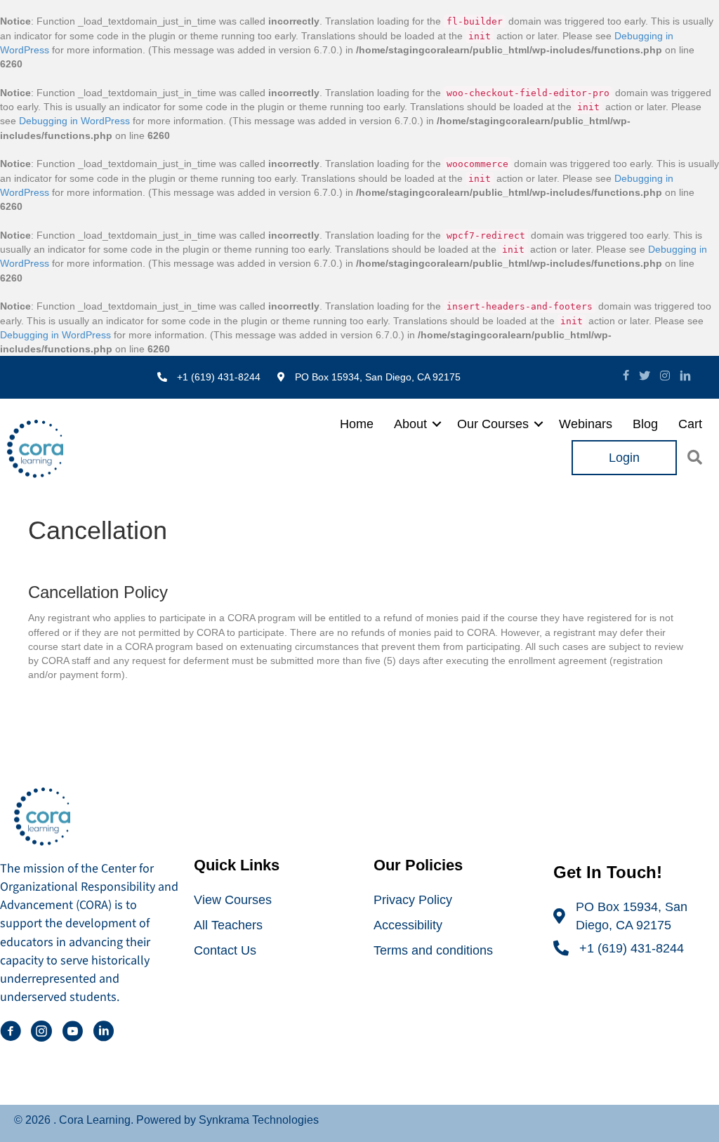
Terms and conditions (433, 950)
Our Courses (493, 424)
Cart (690, 424)
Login (624, 458)
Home (357, 424)
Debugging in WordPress (74, 120)
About (410, 424)
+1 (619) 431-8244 (631, 948)
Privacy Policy (413, 900)
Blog (645, 424)
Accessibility (408, 925)
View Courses (233, 900)
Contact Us (225, 950)
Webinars (585, 424)
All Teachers (228, 925)
